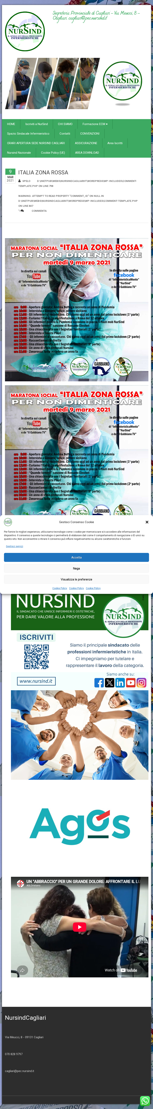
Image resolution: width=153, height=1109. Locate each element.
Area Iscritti (115, 143)
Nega (76, 568)
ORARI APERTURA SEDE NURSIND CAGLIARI (36, 143)
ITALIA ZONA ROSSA (43, 172)
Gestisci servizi (14, 546)
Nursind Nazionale (19, 152)
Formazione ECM (94, 124)
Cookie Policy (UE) (53, 152)
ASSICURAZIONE (86, 143)
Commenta (39, 210)
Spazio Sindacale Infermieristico (28, 133)
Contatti (65, 133)
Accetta (76, 557)
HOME (11, 124)
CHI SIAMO (65, 124)
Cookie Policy (59, 588)
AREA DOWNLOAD (87, 152)
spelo (26, 181)
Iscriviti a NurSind (36, 124)
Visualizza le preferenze (76, 579)
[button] (147, 522)
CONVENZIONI (89, 133)
